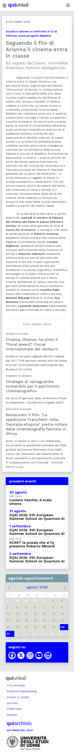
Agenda (12, 714)
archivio (19, 723)
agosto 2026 (37, 587)
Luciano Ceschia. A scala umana (30, 502)
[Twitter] (21, 655)
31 (8, 633)
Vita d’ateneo (16, 685)
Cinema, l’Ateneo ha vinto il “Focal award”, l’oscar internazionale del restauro (32, 344)
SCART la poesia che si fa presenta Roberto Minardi (32, 544)
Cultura (12, 703)
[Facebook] (12, 655)
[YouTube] (39, 655)
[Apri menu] (68, 5)
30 (62, 627)
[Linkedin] (48, 655)
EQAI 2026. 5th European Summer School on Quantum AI (36, 517)
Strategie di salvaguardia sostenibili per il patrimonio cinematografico (32, 386)
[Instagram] (30, 655)
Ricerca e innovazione (22, 691)
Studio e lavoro (18, 697)
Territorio (14, 708)
